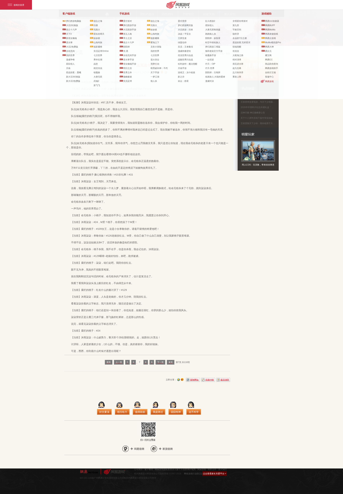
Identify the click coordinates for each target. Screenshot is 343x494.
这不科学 (194, 411)
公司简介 (138, 469)
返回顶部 (224, 379)
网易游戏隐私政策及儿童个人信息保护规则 (175, 469)
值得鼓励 (140, 411)
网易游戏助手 (271, 67)
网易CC (269, 59)
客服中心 (269, 76)
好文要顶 (104, 411)
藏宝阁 (268, 55)
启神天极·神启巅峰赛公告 (253, 112)
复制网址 (194, 379)
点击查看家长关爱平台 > (214, 473)
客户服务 (149, 469)
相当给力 (122, 411)
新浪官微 (160, 449)
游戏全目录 (19, 4)
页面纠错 (209, 379)
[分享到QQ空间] (178, 379)
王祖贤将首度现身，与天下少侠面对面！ (260, 102)
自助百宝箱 (270, 72)
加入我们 (222, 469)
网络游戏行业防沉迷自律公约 (198, 473)
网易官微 (131, 449)
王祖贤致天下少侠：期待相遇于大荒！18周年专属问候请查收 (270, 123)
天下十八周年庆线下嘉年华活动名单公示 (260, 118)
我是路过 (158, 411)
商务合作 (212, 469)
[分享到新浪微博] (182, 379)
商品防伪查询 (271, 63)
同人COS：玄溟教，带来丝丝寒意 (258, 165)
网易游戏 (269, 81)
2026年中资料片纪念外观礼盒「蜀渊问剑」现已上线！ (267, 107)
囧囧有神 (176, 411)
